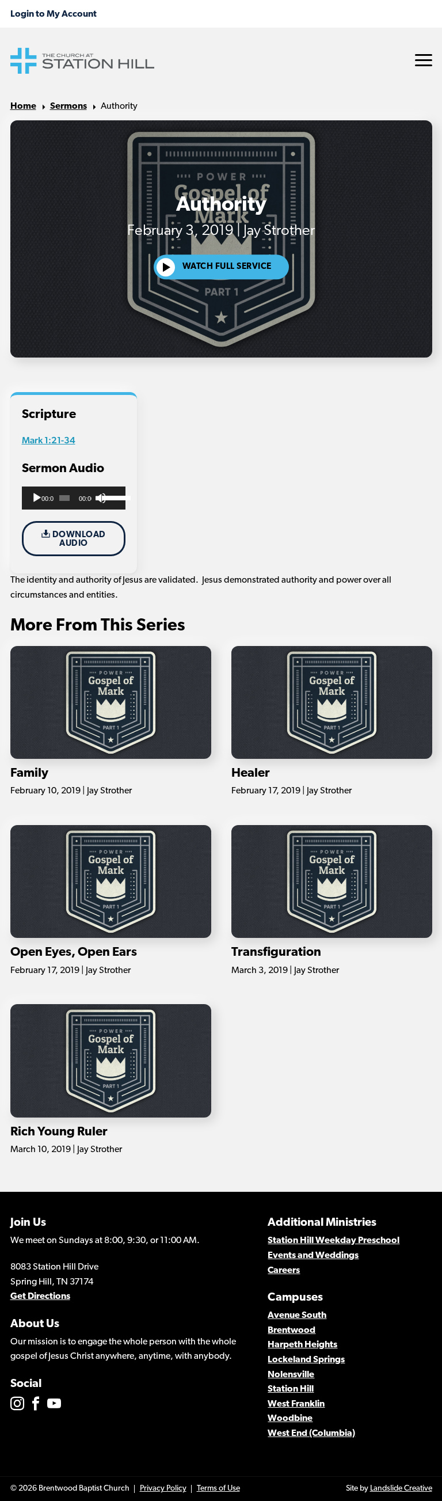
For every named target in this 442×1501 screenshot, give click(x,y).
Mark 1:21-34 (48, 440)
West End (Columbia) (311, 1433)
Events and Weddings (313, 1255)
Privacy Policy (163, 1488)
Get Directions (40, 1296)
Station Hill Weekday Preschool (333, 1240)
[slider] (111, 497)
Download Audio (78, 539)
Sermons (68, 106)
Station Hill (291, 1389)
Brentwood (291, 1330)
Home (23, 106)
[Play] (37, 498)
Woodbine (290, 1418)
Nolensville (291, 1375)
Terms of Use (218, 1488)
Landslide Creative (401, 1488)
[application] (74, 498)
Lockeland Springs (306, 1360)
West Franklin (296, 1404)
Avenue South (297, 1315)
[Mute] (100, 498)
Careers (284, 1270)
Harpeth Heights (302, 1345)
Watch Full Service (227, 267)
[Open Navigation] (423, 60)
